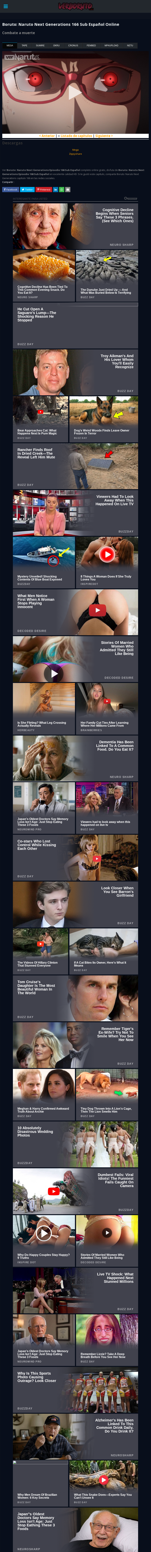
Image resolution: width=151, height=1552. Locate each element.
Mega (10, 45)
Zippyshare (75, 153)
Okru (56, 45)
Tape (24, 45)
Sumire (40, 45)
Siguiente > (104, 136)
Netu (130, 45)
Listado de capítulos (76, 136)
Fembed (91, 45)
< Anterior (47, 136)
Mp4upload (111, 45)
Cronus (73, 45)
